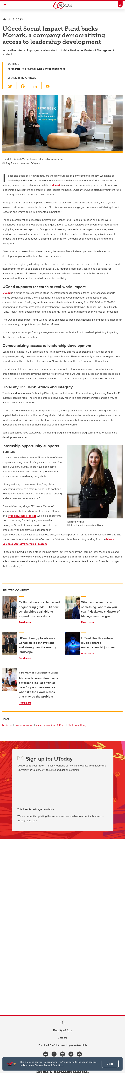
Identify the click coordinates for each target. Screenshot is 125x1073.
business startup (24, 725)
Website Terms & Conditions (49, 1065)
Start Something (77, 725)
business (7, 725)
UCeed (61, 725)
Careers (62, 1038)
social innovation (45, 725)
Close (110, 1064)
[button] (11, 85)
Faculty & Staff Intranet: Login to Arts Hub (62, 1045)
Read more (25, 622)
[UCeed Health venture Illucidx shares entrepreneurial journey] (72, 643)
